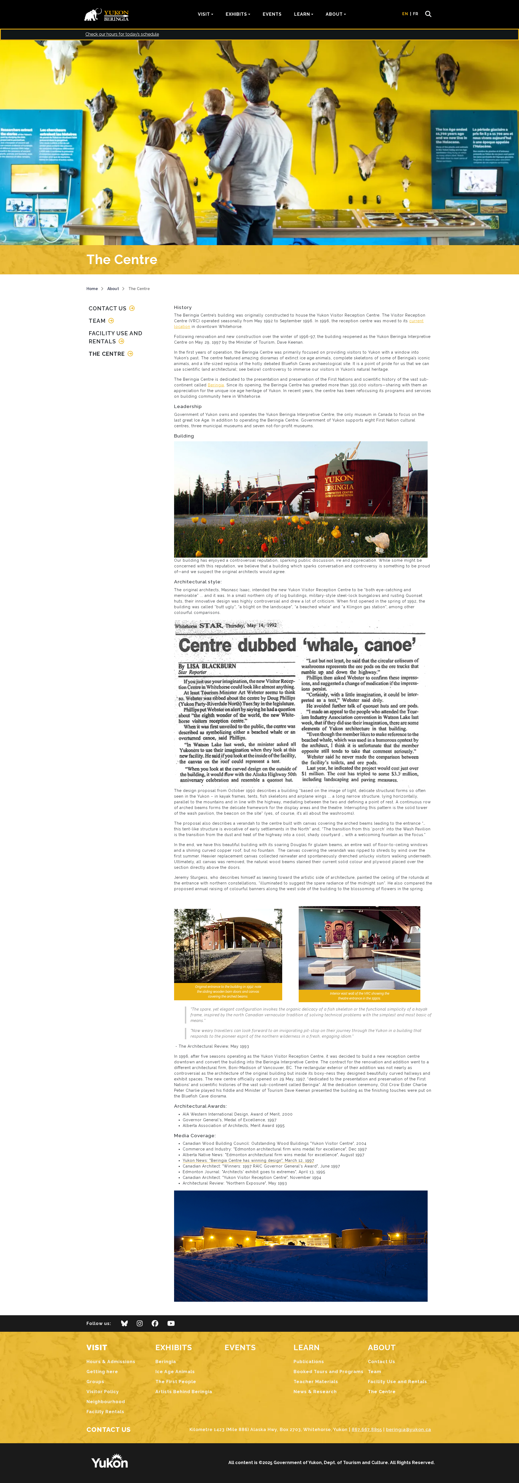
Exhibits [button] (236, 14)
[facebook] (155, 1325)
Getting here (102, 1371)
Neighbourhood (105, 1401)
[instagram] (140, 1325)
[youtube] (171, 1325)
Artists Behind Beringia (183, 1391)
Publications (309, 1361)
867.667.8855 (367, 1429)
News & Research (315, 1391)
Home (92, 289)
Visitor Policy (102, 1391)
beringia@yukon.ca (408, 1429)
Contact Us (108, 308)
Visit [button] (204, 14)
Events (272, 14)
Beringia (216, 385)
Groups (95, 1381)
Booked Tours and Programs (329, 1371)
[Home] (108, 14)
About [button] (334, 14)
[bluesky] (124, 1325)
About (113, 289)
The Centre (108, 354)
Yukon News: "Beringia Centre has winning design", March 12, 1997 (248, 1160)
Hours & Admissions (110, 1361)
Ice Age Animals (175, 1371)
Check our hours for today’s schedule (122, 34)
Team (98, 321)
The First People (175, 1381)
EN (405, 14)
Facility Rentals (105, 1411)
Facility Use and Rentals (115, 337)
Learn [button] (302, 14)
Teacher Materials (316, 1381)
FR (415, 14)
